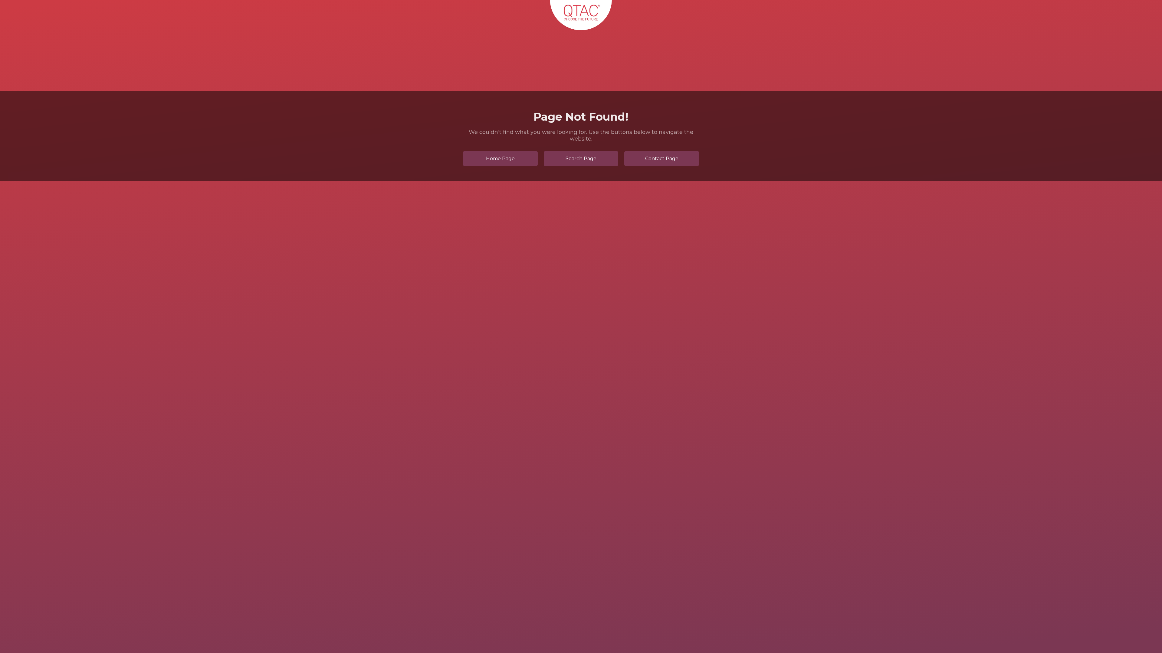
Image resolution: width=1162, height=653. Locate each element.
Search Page (581, 158)
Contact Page (661, 158)
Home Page (500, 158)
